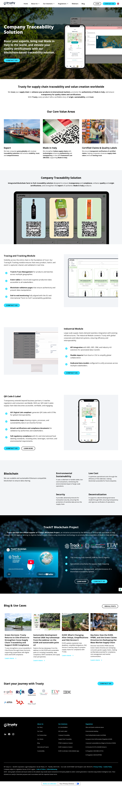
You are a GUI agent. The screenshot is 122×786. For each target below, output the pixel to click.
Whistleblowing (52, 769)
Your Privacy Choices (66, 784)
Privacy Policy (98, 767)
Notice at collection (49, 784)
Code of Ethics (41, 769)
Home (26, 4)
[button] (35, 3)
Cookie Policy (107, 767)
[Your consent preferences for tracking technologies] (120, 589)
